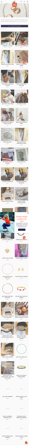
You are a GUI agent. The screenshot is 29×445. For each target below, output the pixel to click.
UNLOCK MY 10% (22, 229)
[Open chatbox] (26, 442)
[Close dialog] (28, 213)
